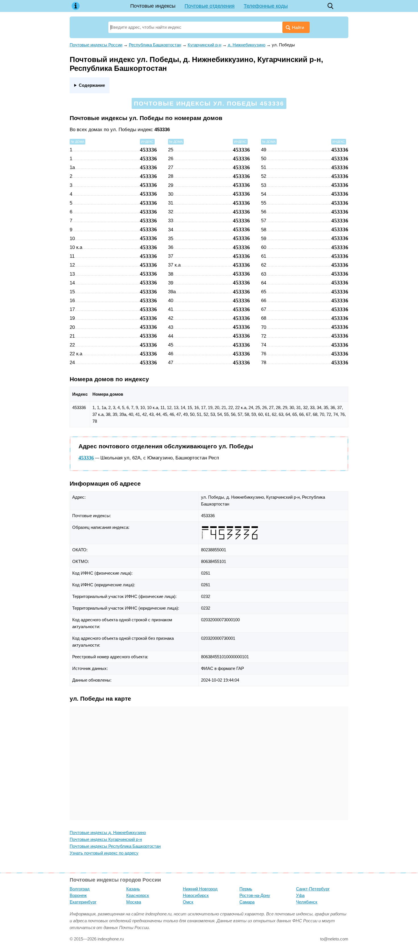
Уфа (300, 895)
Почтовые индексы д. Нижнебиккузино (108, 832)
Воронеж (78, 895)
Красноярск (137, 895)
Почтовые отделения (210, 6)
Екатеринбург (83, 901)
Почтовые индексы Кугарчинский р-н (106, 839)
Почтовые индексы (152, 6)
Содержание (92, 85)
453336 (86, 458)
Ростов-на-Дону (254, 895)
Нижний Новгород (200, 888)
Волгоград (80, 888)
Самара (246, 901)
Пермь (245, 888)
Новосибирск (196, 895)
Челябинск (306, 901)
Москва (133, 901)
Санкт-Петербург (313, 888)
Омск (188, 901)
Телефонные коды (266, 6)
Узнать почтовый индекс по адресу (104, 853)
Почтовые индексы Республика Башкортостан (115, 846)
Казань (133, 888)
